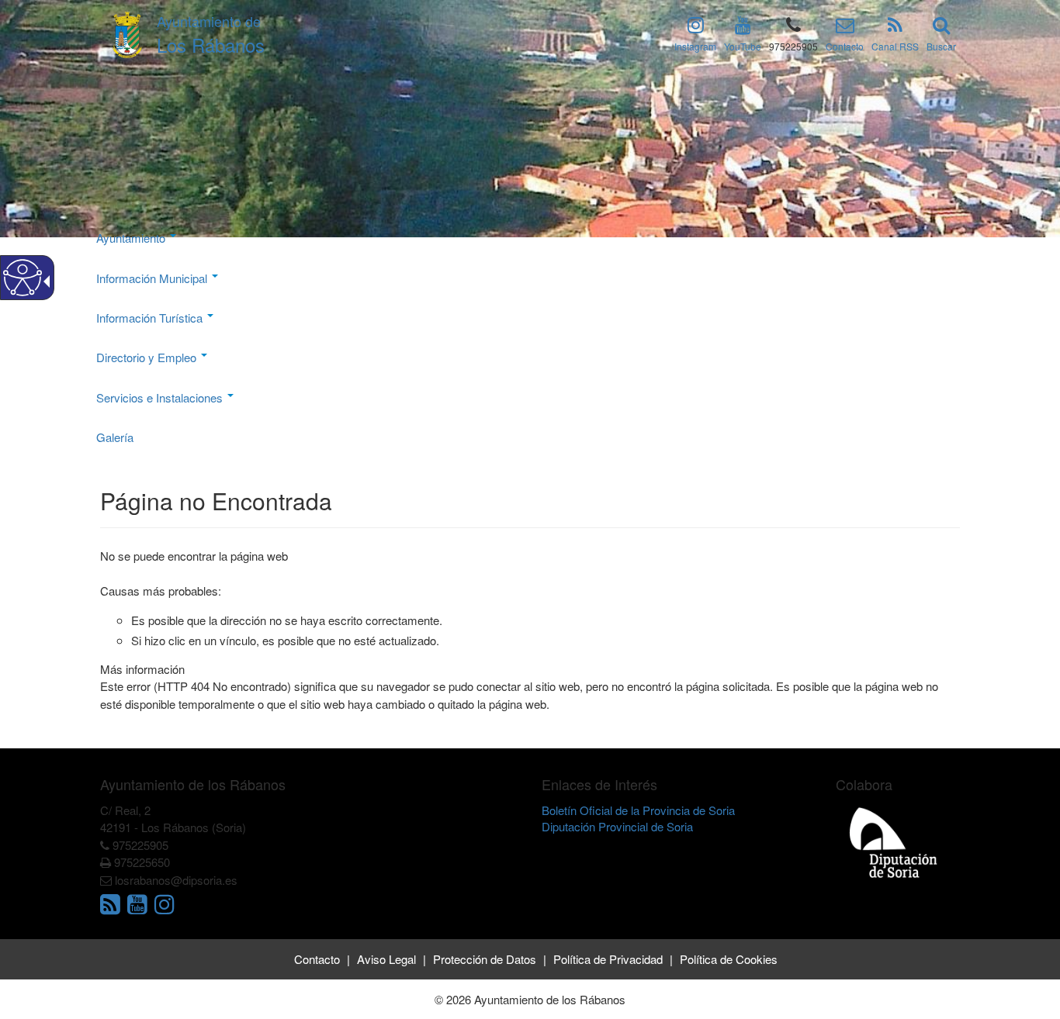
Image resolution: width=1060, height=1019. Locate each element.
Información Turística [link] (151, 317)
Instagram (695, 46)
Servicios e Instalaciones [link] (161, 397)
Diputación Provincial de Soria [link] (617, 826)
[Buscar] (941, 27)
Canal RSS (895, 46)
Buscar (941, 46)
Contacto (845, 46)
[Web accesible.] (22, 277)
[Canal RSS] (895, 27)
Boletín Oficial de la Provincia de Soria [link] (638, 810)
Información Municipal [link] (153, 278)
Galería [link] (114, 437)
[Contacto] (845, 27)
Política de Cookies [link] (729, 959)
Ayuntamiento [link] (132, 238)
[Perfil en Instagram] (696, 27)
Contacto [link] (317, 959)
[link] (112, 908)
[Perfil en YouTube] (743, 27)
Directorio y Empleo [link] (147, 357)
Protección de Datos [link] (484, 959)
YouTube (742, 46)
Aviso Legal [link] (386, 959)
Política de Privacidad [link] (608, 959)
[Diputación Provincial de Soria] (894, 842)
